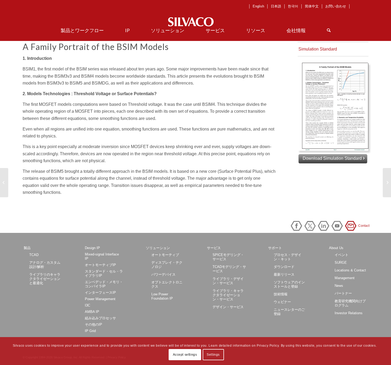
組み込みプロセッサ (100, 318)
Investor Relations (349, 313)
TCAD (34, 255)
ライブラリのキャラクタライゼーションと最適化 (44, 278)
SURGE (341, 263)
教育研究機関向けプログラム (350, 303)
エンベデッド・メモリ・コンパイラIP (104, 284)
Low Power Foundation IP (162, 296)
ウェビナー (282, 302)
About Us (336, 248)
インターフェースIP (100, 293)
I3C (87, 305)
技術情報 (281, 294)
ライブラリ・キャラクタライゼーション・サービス (228, 295)
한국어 (293, 6)
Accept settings (185, 354)
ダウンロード (284, 267)
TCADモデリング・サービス (229, 269)
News (339, 286)
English (258, 6)
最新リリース (284, 274)
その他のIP (93, 324)
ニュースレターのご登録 (289, 312)
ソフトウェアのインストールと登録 (289, 284)
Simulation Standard (317, 49)
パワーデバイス (163, 274)
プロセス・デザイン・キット (287, 257)
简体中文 (312, 6)
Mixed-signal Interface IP (102, 256)
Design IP (92, 248)
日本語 (276, 6)
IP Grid (90, 331)
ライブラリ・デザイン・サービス (228, 281)
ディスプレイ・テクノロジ (166, 265)
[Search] (328, 30)
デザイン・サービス (228, 307)
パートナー (343, 293)
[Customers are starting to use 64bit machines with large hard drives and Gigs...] (4, 182)
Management (345, 278)
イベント (341, 255)
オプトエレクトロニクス (166, 284)
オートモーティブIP (100, 265)
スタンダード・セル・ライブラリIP (104, 273)
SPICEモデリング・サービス (228, 257)
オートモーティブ (165, 255)
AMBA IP (92, 312)
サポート (275, 248)
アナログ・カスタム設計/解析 (44, 265)
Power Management (100, 299)
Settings (213, 354)
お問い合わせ (335, 6)
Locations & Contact (350, 270)
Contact (351, 226)
